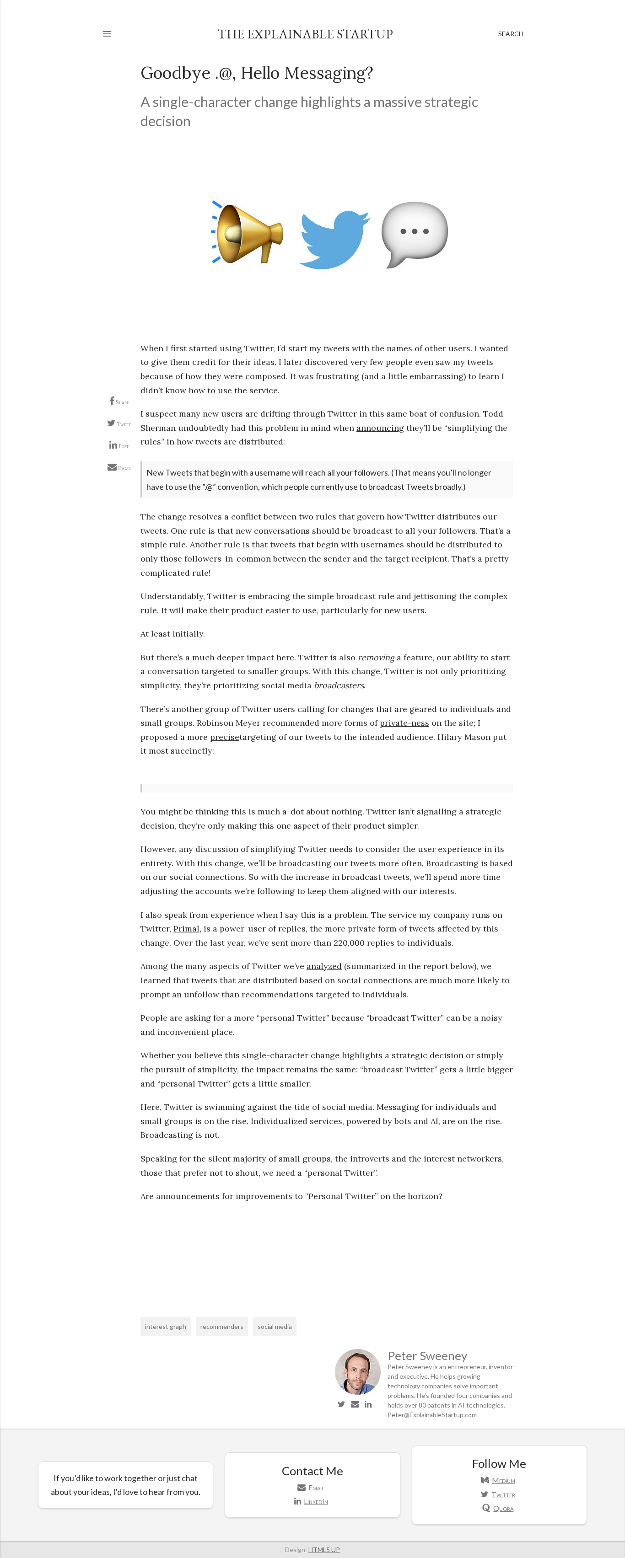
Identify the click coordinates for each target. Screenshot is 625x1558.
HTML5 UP (324, 1549)
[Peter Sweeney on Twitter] (341, 1404)
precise (224, 737)
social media (275, 1326)
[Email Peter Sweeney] (355, 1404)
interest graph (165, 1326)
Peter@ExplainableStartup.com (432, 1415)
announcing (380, 428)
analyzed (324, 966)
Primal (186, 928)
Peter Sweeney (427, 1355)
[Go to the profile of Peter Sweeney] (358, 1392)
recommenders (221, 1326)
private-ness (404, 722)
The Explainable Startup (305, 34)
